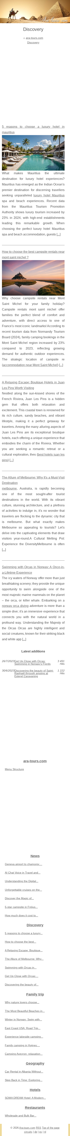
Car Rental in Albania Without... (24, 1071)
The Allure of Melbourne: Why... (24, 958)
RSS (38, 1127)
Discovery (33, 42)
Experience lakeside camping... (24, 1036)
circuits (28, 1131)
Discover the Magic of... (19, 898)
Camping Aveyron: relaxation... (24, 1053)
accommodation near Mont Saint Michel (30, 365)
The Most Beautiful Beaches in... (25, 1011)
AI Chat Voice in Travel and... (22, 872)
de (35, 1131)
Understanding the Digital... (21, 881)
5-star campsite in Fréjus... (21, 906)
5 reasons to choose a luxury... (24, 933)
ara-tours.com (34, 37)
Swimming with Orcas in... (21, 967)
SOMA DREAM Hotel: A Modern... (25, 1097)
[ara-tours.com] (35, 11)
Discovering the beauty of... (21, 984)
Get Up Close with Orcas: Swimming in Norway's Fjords (32, 662)
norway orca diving (15, 605)
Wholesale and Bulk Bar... (20, 1115)
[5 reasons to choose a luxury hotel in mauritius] (33, 153)
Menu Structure (14, 769)
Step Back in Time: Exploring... (23, 1080)
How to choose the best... (20, 941)
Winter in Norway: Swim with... (23, 1019)
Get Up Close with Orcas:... (21, 976)
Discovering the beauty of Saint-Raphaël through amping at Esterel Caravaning (34, 673)
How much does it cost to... (21, 915)
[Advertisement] (35, 81)
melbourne (9, 488)
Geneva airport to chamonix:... (23, 864)
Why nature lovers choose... (22, 1002)
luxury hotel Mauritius (49, 195)
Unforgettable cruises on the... (23, 889)
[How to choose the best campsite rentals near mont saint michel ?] (33, 278)
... (58, 234)
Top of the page (51, 1127)
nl (45, 1131)
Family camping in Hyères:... (22, 1045)
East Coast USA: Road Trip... (22, 1028)
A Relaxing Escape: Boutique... (24, 950)
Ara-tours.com (27, 1127)
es (40, 1131)
